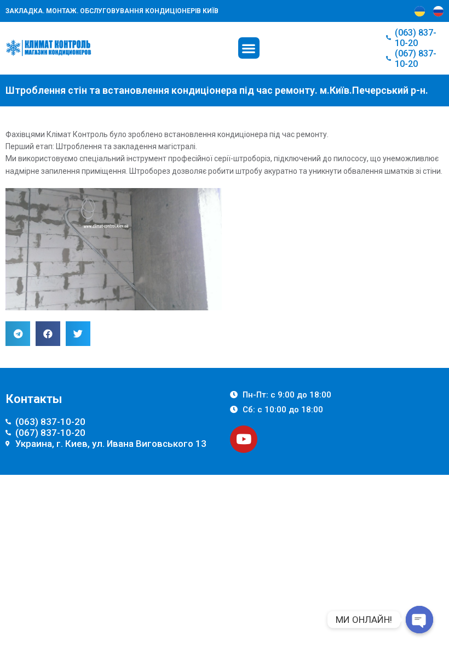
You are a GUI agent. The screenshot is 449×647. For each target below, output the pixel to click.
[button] (249, 48)
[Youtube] (243, 439)
